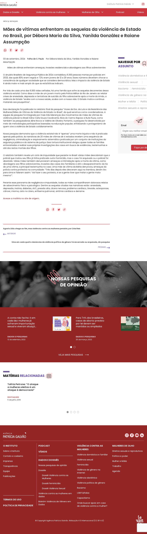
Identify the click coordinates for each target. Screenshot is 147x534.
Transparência (10, 466)
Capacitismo (83, 497)
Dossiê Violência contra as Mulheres (55, 477)
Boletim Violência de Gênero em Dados (54, 503)
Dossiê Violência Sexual (53, 488)
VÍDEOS (42, 451)
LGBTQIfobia (83, 492)
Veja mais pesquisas (71, 354)
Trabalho (116, 466)
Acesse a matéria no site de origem (21, 198)
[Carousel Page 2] (75, 347)
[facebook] (132, 435)
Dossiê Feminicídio (51, 483)
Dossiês (42, 470)
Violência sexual (128, 82)
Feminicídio (138, 88)
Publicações (9, 476)
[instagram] (143, 4)
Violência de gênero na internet (88, 471)
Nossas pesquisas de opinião (52, 465)
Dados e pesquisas (17, 336)
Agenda (116, 471)
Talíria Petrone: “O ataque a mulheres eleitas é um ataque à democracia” (22, 387)
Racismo (123, 88)
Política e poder (120, 456)
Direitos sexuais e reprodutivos (127, 451)
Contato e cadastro (13, 456)
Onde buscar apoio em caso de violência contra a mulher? (92, 504)
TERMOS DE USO (12, 499)
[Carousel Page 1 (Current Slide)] (71, 347)
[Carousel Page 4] (78, 412)
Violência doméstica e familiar (92, 454)
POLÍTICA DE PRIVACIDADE (18, 505)
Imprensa (8, 461)
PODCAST (44, 445)
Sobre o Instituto (11, 451)
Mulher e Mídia (127, 101)
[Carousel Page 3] (75, 412)
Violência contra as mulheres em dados (55, 495)
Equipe (6, 471)
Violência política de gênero (91, 482)
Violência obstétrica (87, 477)
